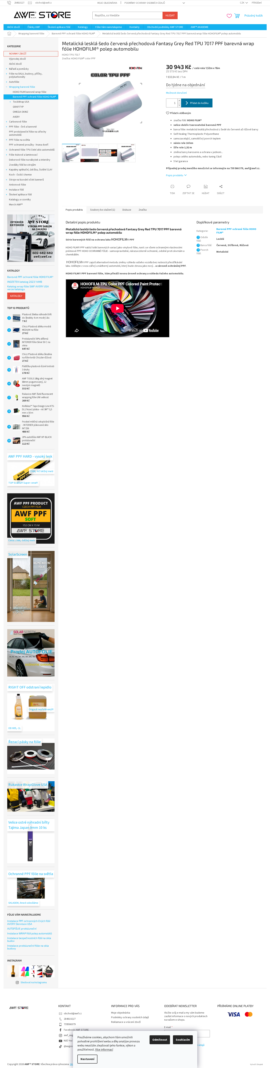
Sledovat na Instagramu (34, 982)
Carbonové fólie (18, 122)
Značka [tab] (143, 210)
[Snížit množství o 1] (179, 105)
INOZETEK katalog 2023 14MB (24, 281)
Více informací (104, 1050)
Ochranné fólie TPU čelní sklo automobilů (32, 150)
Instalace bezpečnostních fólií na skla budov (29, 939)
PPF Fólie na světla (19, 140)
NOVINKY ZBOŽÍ (17, 54)
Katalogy (16, 295)
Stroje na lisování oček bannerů (26, 180)
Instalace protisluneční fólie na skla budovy (28, 947)
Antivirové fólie (17, 185)
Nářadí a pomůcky (19, 69)
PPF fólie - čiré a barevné (23, 127)
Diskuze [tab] (126, 210)
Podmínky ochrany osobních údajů (145, 3)
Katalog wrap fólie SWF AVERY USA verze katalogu (28, 288)
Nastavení (87, 1059)
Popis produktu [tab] (74, 210)
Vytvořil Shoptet (256, 1064)
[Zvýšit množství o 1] (179, 101)
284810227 (70, 1019)
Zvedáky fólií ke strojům (22, 165)
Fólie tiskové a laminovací (23, 155)
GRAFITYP (18, 107)
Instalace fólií (16, 190)
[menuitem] (14, 27)
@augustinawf (72, 1046)
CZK (242, 2)
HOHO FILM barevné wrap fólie (29, 92)
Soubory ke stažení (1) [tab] (102, 210)
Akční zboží (15, 64)
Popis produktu (174, 175)
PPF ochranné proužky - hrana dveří (28, 145)
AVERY (16, 117)
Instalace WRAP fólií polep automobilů (29, 933)
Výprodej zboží (17, 59)
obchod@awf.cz (73, 1013)
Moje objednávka (107, 3)
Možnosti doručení (176, 93)
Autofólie (14, 82)
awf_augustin (71, 1035)
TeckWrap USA (21, 102)
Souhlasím (183, 1040)
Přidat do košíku (199, 102)
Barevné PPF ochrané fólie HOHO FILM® (34, 97)
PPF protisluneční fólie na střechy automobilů (27, 133)
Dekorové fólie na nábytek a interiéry (29, 160)
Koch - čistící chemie (20, 175)
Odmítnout (159, 1040)
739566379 (70, 1024)
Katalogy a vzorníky (20, 199)
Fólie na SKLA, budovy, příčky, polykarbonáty (25, 75)
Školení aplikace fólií (20, 194)
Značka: (79, 58)
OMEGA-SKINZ (20, 112)
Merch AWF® (16, 204)
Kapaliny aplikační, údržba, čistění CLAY (30, 170)
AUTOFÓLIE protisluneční (21, 928)
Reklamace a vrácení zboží (126, 1022)
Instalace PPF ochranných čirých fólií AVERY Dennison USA (28, 922)
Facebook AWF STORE (76, 1030)
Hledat (170, 15)
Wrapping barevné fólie (22, 87)
